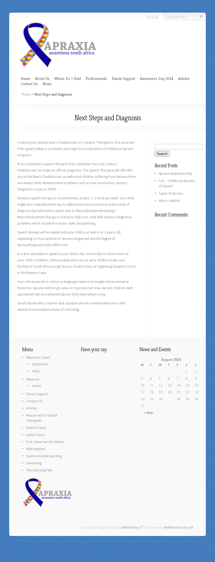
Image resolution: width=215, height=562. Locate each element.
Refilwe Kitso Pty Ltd (178, 527)
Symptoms (40, 364)
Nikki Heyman (36, 449)
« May (148, 413)
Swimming (33, 463)
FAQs (36, 371)
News (47, 83)
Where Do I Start (67, 78)
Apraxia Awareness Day (175, 173)
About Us (42, 78)
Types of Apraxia (171, 193)
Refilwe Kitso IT (132, 527)
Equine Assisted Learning (44, 456)
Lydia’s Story (35, 435)
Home (25, 78)
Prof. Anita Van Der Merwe (45, 442)
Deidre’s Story (36, 428)
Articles (184, 78)
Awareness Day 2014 (156, 78)
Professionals (96, 78)
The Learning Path (39, 470)
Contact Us (29, 83)
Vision (36, 386)
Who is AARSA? (169, 201)
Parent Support (123, 78)
